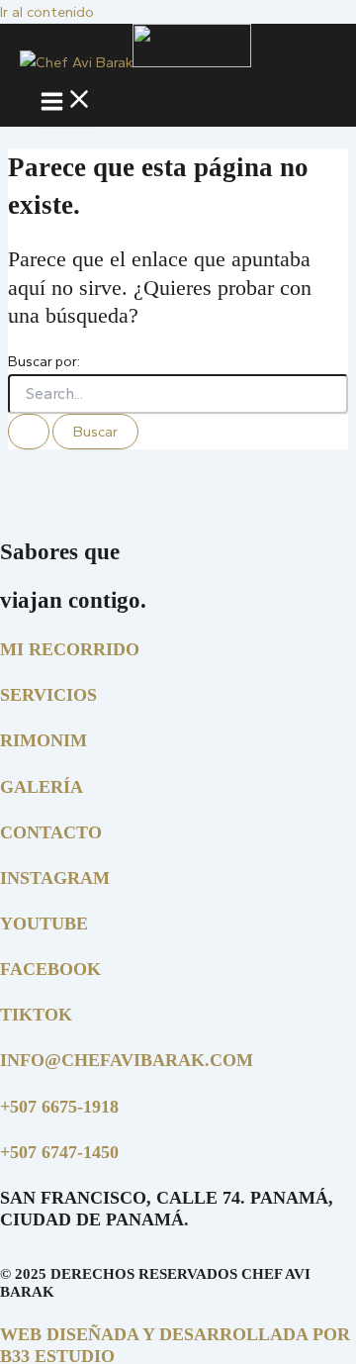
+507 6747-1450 (59, 1152)
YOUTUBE (44, 923)
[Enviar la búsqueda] (28, 432)
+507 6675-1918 (59, 1107)
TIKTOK (36, 1014)
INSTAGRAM (55, 878)
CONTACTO (51, 832)
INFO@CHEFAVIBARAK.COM (126, 1060)
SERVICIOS (48, 695)
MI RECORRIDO (69, 649)
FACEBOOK (50, 969)
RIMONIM (43, 740)
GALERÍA (41, 787)
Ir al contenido (47, 12)
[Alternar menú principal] (67, 100)
